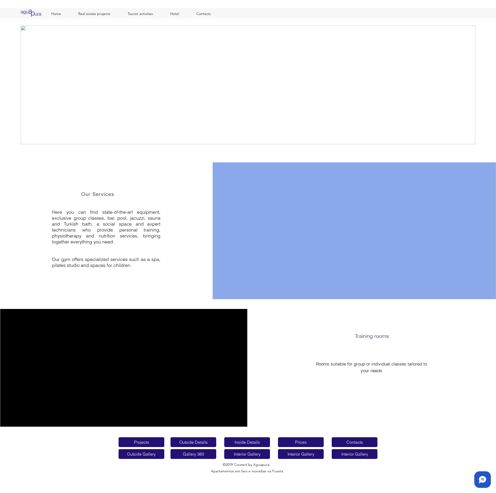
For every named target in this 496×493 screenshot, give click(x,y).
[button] (248, 85)
